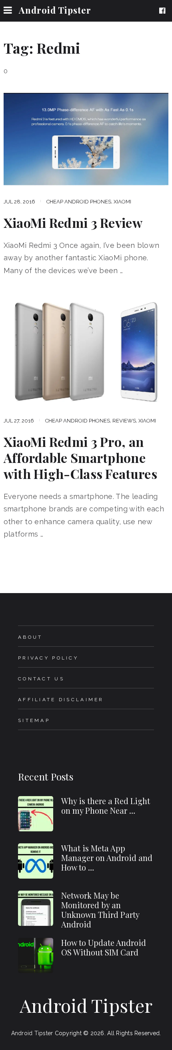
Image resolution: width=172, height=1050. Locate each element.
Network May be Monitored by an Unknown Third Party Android (100, 909)
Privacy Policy (48, 658)
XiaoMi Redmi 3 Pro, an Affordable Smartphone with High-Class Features (80, 458)
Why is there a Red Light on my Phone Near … (105, 805)
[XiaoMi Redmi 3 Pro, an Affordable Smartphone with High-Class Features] (86, 350)
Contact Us (41, 679)
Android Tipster (55, 10)
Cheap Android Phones (78, 202)
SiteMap (34, 720)
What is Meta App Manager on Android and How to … (106, 858)
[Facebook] (163, 10)
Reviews (124, 421)
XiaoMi (122, 202)
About (30, 637)
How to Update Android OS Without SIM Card (103, 947)
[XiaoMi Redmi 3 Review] (86, 139)
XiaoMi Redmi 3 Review (73, 223)
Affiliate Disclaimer (61, 699)
